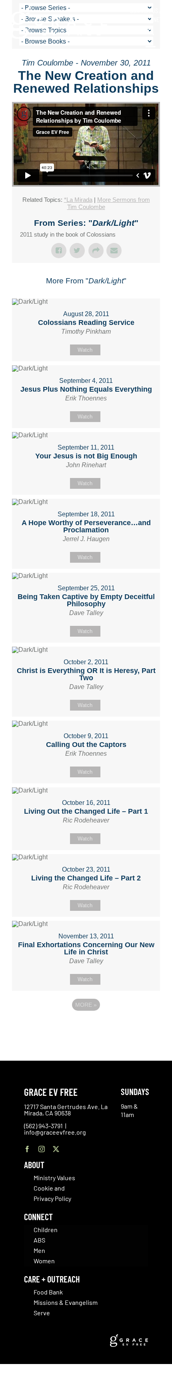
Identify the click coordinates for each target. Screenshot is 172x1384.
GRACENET (150, 19)
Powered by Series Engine (86, 1027)
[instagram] (41, 1149)
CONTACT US (144, 10)
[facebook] (27, 1149)
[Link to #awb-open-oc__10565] (151, 51)
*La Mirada (78, 199)
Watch (85, 350)
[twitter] (56, 1149)
